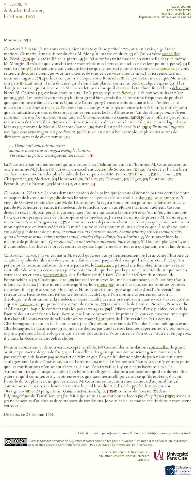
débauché (180, 88)
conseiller (171, 54)
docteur (101, 169)
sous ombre (165, 198)
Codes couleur (181, 6)
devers (181, 122)
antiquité (107, 319)
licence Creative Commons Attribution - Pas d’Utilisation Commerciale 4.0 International (94, 444)
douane (145, 198)
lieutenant (104, 265)
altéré (19, 98)
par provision (55, 275)
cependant (165, 68)
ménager (105, 284)
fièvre (127, 93)
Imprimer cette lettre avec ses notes (165, 17)
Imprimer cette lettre (176, 13)
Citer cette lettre (179, 10)
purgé (26, 68)
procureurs (29, 304)
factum (68, 314)
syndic (55, 198)
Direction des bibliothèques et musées (124, 454)
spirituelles (159, 347)
